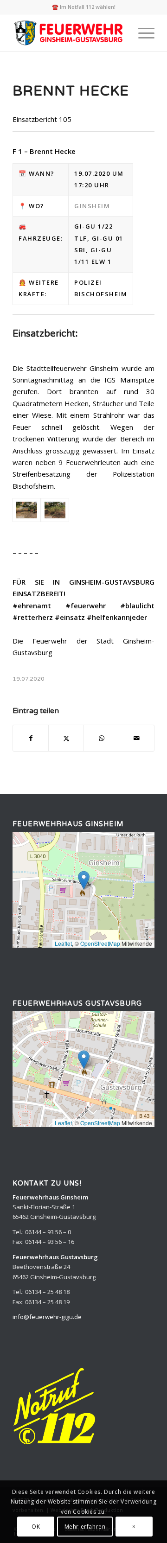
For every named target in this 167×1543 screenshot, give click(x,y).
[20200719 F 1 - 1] (27, 510)
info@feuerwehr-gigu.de (47, 1317)
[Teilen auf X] (66, 738)
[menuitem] (141, 32)
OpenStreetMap (100, 943)
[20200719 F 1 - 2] (55, 510)
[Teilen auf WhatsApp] (101, 738)
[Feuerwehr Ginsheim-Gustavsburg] (69, 32)
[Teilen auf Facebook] (30, 738)
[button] (84, 880)
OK (36, 1526)
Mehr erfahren (85, 1526)
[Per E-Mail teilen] (136, 738)
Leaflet (63, 943)
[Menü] (141, 32)
